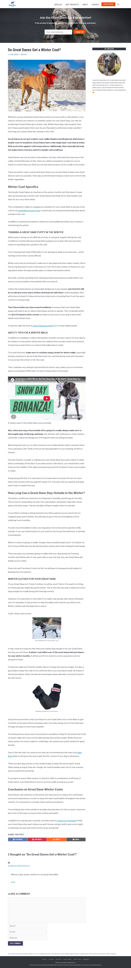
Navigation (86, 959)
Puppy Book (108, 4)
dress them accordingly (44, 326)
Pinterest (58, 959)
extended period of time (29, 210)
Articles (58, 4)
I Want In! (79, 32)
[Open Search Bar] (118, 4)
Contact (95, 4)
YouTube (51, 959)
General (24, 54)
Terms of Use (77, 959)
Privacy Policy (67, 959)
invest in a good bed (66, 820)
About (85, 4)
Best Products (72, 4)
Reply (13, 882)
